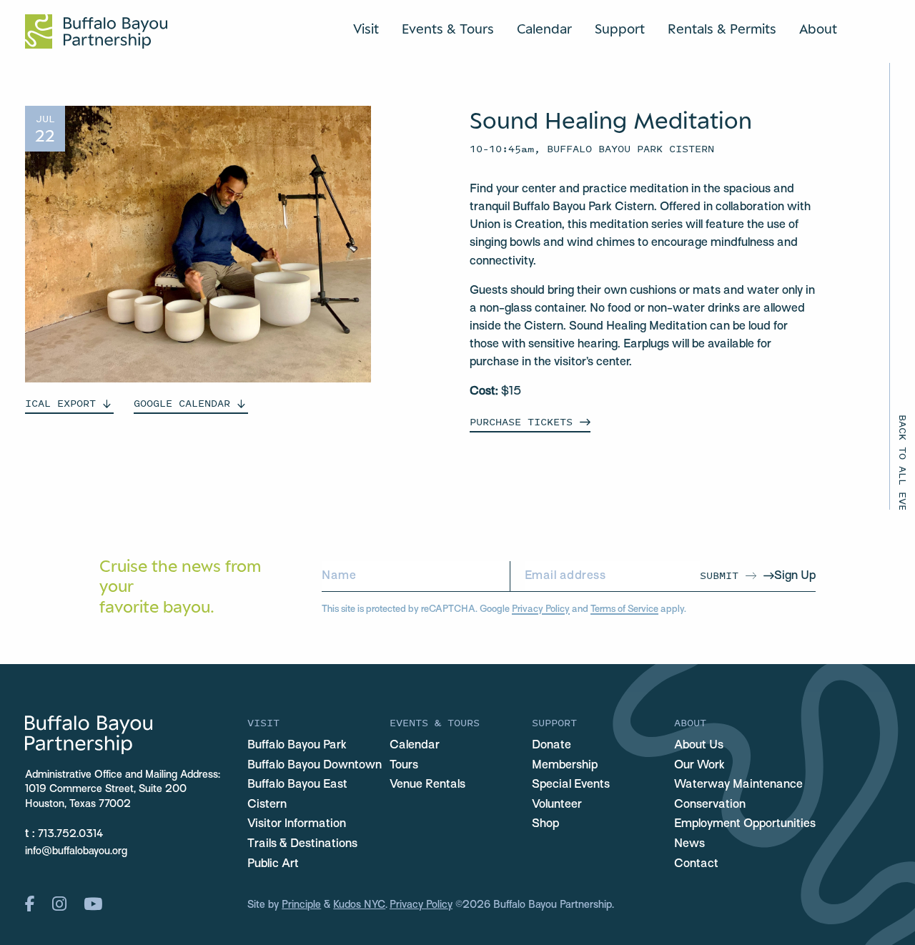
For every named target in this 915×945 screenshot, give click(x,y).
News (689, 844)
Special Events (571, 785)
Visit (366, 28)
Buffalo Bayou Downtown (314, 765)
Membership (565, 765)
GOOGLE (182, 402)
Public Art (273, 864)
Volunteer (557, 805)
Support (620, 28)
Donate (551, 745)
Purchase (521, 421)
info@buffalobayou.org (76, 851)
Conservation (710, 805)
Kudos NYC (359, 905)
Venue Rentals (427, 785)
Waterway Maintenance (738, 785)
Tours (404, 765)
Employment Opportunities (745, 824)
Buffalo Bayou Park (297, 745)
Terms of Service (624, 609)
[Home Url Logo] (96, 31)
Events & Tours (448, 28)
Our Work (699, 765)
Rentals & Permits (722, 28)
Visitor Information (296, 824)
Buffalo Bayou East (297, 785)
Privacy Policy (541, 609)
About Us (698, 745)
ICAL (60, 402)
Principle (301, 905)
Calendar (544, 28)
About (818, 28)
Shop (545, 824)
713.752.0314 (71, 834)
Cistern (267, 805)
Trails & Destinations (302, 844)
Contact (696, 864)
